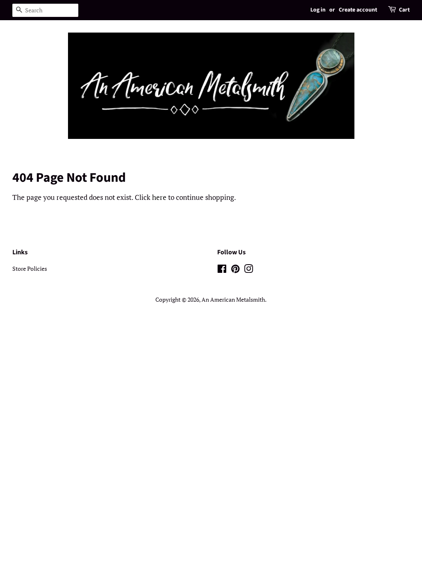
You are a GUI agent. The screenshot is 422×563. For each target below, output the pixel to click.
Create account (358, 10)
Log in (318, 10)
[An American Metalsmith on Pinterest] (235, 270)
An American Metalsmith (233, 299)
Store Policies (29, 268)
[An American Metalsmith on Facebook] (222, 270)
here (159, 197)
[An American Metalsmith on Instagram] (248, 270)
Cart (404, 10)
